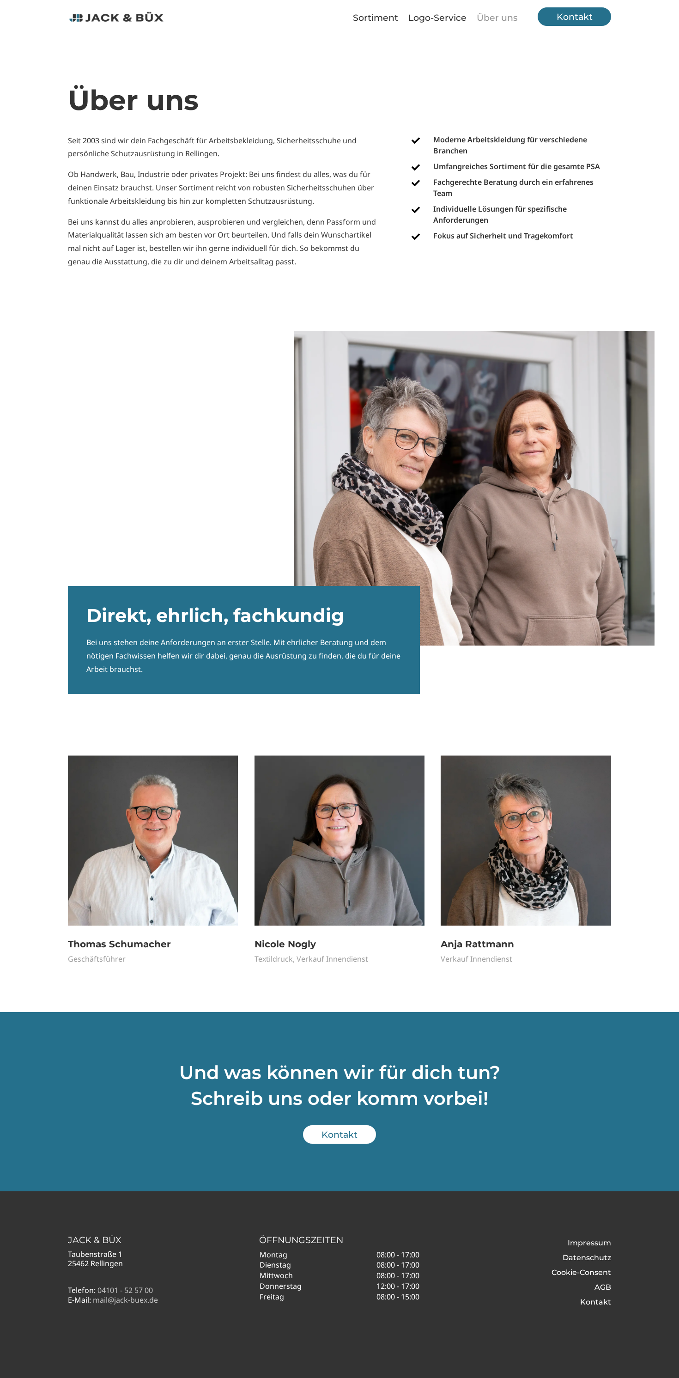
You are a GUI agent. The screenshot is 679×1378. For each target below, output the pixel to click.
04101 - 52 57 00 (125, 1290)
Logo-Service (437, 17)
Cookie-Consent (581, 1272)
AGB (602, 1287)
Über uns (497, 17)
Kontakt (575, 16)
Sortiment (375, 17)
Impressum (589, 1242)
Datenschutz (587, 1257)
